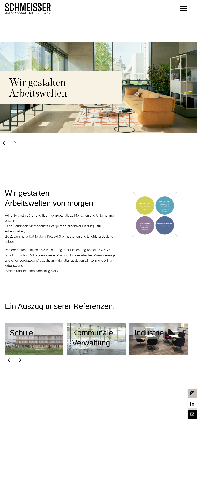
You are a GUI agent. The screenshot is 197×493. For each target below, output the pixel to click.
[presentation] (5, 143)
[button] (183, 8)
